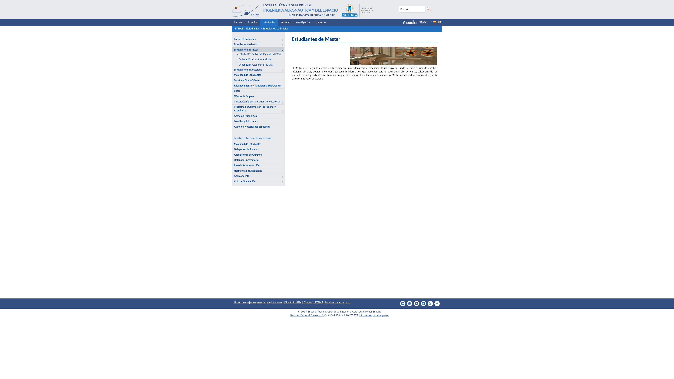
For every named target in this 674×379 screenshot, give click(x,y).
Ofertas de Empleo (244, 96)
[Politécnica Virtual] (423, 22)
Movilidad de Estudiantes (247, 75)
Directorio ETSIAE (313, 302)
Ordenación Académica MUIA (255, 59)
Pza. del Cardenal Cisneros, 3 (307, 315)
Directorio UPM (292, 302)
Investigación (303, 22)
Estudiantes (269, 22)
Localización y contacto (337, 302)
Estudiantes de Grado (245, 44)
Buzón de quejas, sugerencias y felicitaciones (258, 302)
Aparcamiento (241, 176)
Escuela (238, 22)
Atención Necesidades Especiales (252, 127)
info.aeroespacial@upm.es (374, 315)
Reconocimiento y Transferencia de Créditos (258, 86)
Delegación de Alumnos (246, 149)
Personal (285, 22)
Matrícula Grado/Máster (247, 80)
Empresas (320, 22)
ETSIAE (239, 28)
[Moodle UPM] (411, 22)
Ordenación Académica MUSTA (256, 65)
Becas (237, 91)
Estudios (252, 22)
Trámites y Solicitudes (245, 121)
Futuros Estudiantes (245, 39)
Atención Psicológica (245, 116)
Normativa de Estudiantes (248, 171)
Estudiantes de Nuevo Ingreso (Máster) (260, 54)
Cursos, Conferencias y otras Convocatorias (257, 102)
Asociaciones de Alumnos (248, 155)
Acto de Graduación (245, 181)
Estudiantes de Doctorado (248, 70)
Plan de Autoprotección (247, 165)
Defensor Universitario (246, 160)
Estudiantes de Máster (275, 28)
